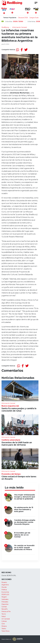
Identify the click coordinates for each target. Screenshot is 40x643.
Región (4, 597)
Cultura (4, 621)
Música (4, 626)
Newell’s (4, 609)
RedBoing (5, 27)
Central (4, 607)
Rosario (4, 582)
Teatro (4, 629)
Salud (3, 616)
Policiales (5, 602)
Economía (5, 592)
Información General (19, 27)
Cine (3, 624)
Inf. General (6, 619)
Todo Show (5, 631)
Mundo (4, 587)
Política (4, 590)
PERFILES (5, 594)
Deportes (5, 604)
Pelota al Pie (6, 611)
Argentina (5, 585)
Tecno (4, 614)
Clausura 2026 (23, 18)
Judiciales (5, 599)
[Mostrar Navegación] (35, 3)
